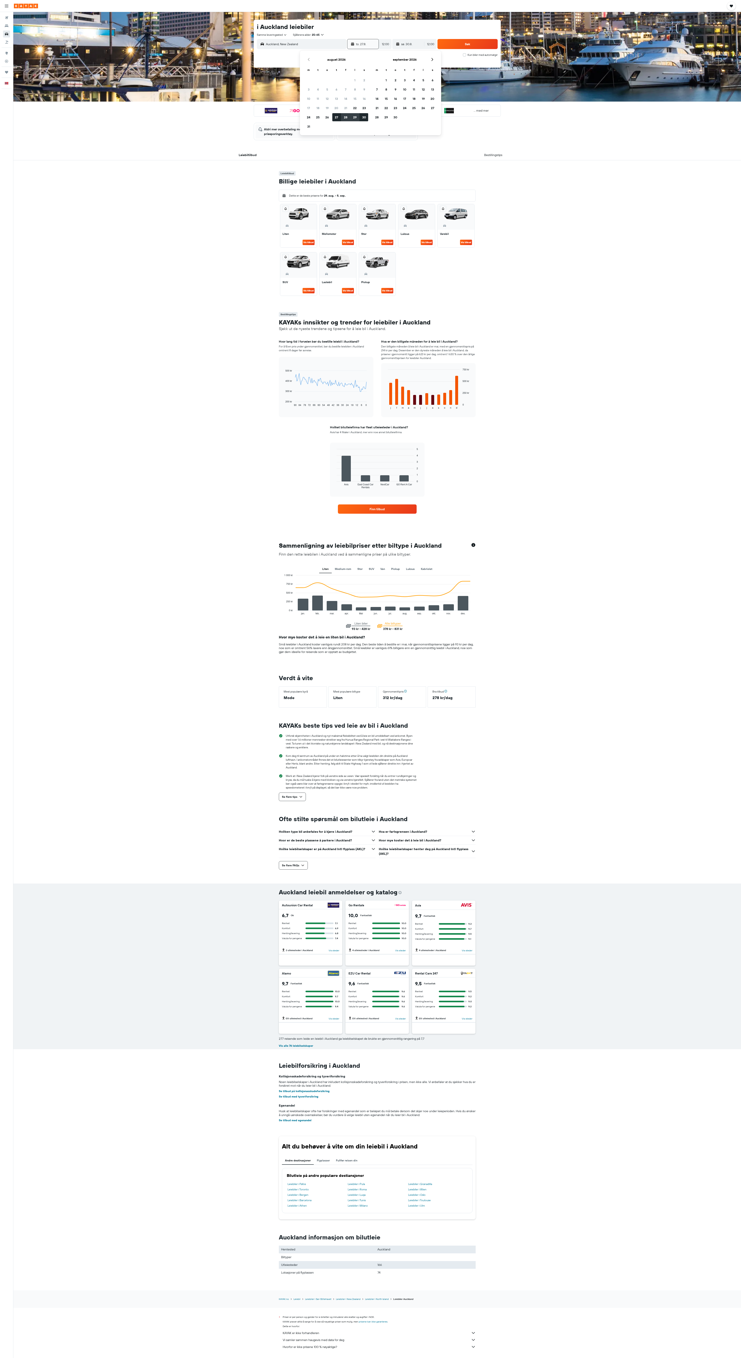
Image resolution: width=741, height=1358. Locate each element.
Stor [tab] (360, 569)
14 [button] (345, 99)
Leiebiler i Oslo (416, 1195)
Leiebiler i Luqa (356, 1195)
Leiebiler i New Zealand (348, 1299)
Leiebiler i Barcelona (299, 1200)
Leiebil (297, 1299)
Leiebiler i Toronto (298, 1189)
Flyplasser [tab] (323, 1160)
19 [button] (327, 108)
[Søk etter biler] (7, 34)
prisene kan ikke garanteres (373, 1321)
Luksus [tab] (410, 569)
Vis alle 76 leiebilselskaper (296, 1045)
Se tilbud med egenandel (295, 1120)
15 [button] (355, 99)
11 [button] (318, 99)
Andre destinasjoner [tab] (298, 1160)
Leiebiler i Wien (417, 1189)
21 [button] (345, 108)
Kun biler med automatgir (483, 55)
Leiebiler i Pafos (297, 1184)
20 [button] (336, 108)
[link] (377, 509)
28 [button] (345, 117)
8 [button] (355, 89)
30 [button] (364, 117)
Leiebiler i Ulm (416, 1205)
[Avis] (466, 905)
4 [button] (318, 89)
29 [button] (355, 117)
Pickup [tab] (395, 569)
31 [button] (308, 126)
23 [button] (364, 108)
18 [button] (317, 108)
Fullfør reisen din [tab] (346, 1160)
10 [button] (308, 99)
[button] (6, 6)
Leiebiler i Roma (357, 1189)
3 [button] (309, 89)
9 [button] (364, 89)
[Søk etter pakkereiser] (7, 42)
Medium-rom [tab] (343, 569)
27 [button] (336, 117)
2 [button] (364, 80)
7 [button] (345, 89)
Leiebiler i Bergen (298, 1195)
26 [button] (327, 117)
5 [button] (327, 89)
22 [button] (355, 108)
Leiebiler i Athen (297, 1205)
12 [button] (327, 99)
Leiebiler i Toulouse (419, 1200)
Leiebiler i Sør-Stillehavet (318, 1299)
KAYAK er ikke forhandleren (301, 1333)
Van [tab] (382, 569)
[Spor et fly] (7, 61)
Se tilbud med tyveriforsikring (298, 1096)
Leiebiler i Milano (358, 1205)
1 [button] (354, 80)
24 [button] (308, 117)
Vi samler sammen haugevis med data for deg (313, 1340)
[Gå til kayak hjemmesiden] (26, 6)
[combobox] (272, 35)
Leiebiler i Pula (356, 1184)
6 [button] (336, 89)
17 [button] (308, 108)
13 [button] (336, 99)
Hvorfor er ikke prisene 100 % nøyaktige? (310, 1347)
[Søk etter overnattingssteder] (7, 26)
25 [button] (318, 117)
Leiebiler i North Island (377, 1299)
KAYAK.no (284, 1299)
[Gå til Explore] (7, 53)
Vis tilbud (308, 242)
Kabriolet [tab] (426, 569)
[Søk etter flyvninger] (7, 18)
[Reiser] (7, 72)
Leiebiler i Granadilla (420, 1184)
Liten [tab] (325, 569)
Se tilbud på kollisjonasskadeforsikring (304, 1091)
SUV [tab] (371, 569)
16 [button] (364, 99)
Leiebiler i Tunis (357, 1200)
